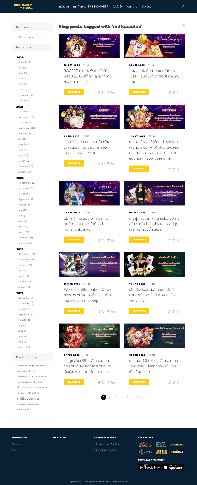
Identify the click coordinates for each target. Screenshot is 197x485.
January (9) (24, 100)
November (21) (26, 188)
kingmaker (22, 365)
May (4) (22, 336)
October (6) (24, 309)
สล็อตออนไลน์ (24, 409)
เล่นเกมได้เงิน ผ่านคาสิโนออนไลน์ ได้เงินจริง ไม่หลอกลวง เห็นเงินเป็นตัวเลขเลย (153, 366)
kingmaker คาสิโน (25, 376)
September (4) (26, 314)
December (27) (26, 254)
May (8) (22, 78)
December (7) (25, 111)
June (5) (22, 73)
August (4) (24, 320)
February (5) (24, 281)
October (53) (25, 265)
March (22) (24, 160)
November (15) (26, 117)
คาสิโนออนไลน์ (28, 398)
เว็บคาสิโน (37, 382)
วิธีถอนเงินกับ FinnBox (105, 450)
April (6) (22, 84)
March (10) (24, 347)
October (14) (25, 122)
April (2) (22, 270)
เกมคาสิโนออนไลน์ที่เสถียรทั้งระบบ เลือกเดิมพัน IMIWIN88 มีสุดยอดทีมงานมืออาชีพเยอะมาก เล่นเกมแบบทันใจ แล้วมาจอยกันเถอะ (154, 150)
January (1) (24, 287)
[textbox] (29, 37)
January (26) (25, 243)
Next (134, 397)
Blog (14, 450)
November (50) (26, 259)
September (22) (26, 199)
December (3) (25, 298)
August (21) (24, 204)
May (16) (22, 150)
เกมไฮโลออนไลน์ (41, 376)
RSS (183, 25)
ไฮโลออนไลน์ (33, 393)
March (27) (24, 232)
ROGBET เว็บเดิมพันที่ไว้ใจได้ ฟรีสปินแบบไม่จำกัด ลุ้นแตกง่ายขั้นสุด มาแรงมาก (88, 76)
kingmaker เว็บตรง (26, 371)
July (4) (22, 325)
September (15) (26, 128)
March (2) (23, 276)
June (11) (22, 330)
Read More (73, 92)
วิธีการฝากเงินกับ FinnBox (106, 444)
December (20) (26, 182)
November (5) (25, 303)
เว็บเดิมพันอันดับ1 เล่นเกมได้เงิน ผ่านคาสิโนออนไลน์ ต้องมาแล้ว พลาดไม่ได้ (153, 295)
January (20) (25, 171)
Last (140, 397)
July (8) (22, 67)
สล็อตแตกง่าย (33, 404)
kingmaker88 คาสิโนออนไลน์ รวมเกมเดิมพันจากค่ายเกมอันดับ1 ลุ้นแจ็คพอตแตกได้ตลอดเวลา (89, 366)
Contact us (18, 444)
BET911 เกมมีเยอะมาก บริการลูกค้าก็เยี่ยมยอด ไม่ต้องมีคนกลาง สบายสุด (86, 224)
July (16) (22, 139)
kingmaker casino (37, 365)
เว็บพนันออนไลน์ (40, 387)
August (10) (24, 62)
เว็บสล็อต (21, 393)
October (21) (25, 193)
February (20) (25, 166)
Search (45, 37)
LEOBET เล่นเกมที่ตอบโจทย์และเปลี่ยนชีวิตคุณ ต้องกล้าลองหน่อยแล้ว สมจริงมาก (87, 147)
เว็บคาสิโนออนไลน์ (24, 387)
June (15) (23, 144)
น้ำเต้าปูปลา (21, 404)
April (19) (23, 155)
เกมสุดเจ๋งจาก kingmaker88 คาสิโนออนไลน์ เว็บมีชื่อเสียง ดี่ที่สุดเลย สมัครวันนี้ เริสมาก (154, 224)
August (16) (24, 133)
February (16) (25, 95)
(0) (87, 65)
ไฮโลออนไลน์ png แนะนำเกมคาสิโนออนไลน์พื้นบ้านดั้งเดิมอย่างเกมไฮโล (154, 76)
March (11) (23, 89)
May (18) (22, 221)
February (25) (25, 237)
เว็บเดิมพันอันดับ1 (24, 382)
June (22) (23, 215)
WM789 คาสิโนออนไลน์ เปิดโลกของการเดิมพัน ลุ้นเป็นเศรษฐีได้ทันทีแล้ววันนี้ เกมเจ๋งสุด (88, 295)
